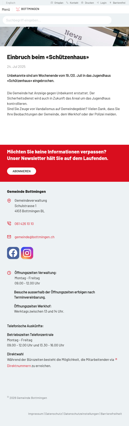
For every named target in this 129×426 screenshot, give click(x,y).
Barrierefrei (119, 2)
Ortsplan (58, 2)
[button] (6, 9)
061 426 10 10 (24, 223)
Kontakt (74, 2)
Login (103, 2)
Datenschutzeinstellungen (82, 413)
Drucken (89, 2)
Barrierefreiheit (111, 413)
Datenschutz (53, 413)
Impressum (35, 413)
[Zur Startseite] (25, 9)
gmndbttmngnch (34, 237)
